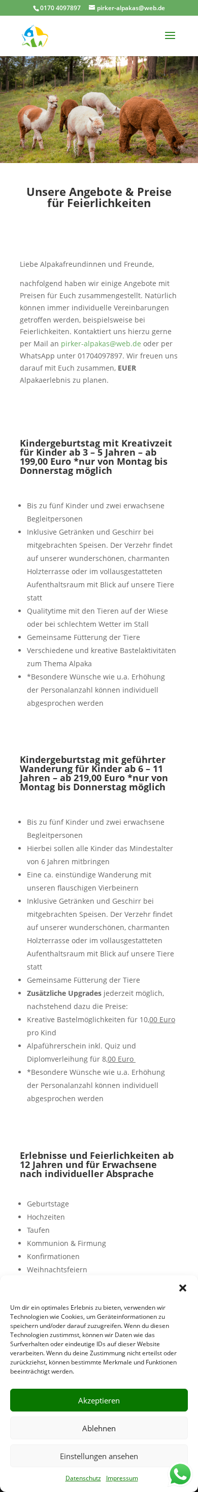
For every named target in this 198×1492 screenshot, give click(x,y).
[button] (183, 1288)
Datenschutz (83, 1478)
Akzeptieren (99, 1400)
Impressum (122, 1478)
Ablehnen (99, 1428)
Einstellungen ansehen (99, 1456)
